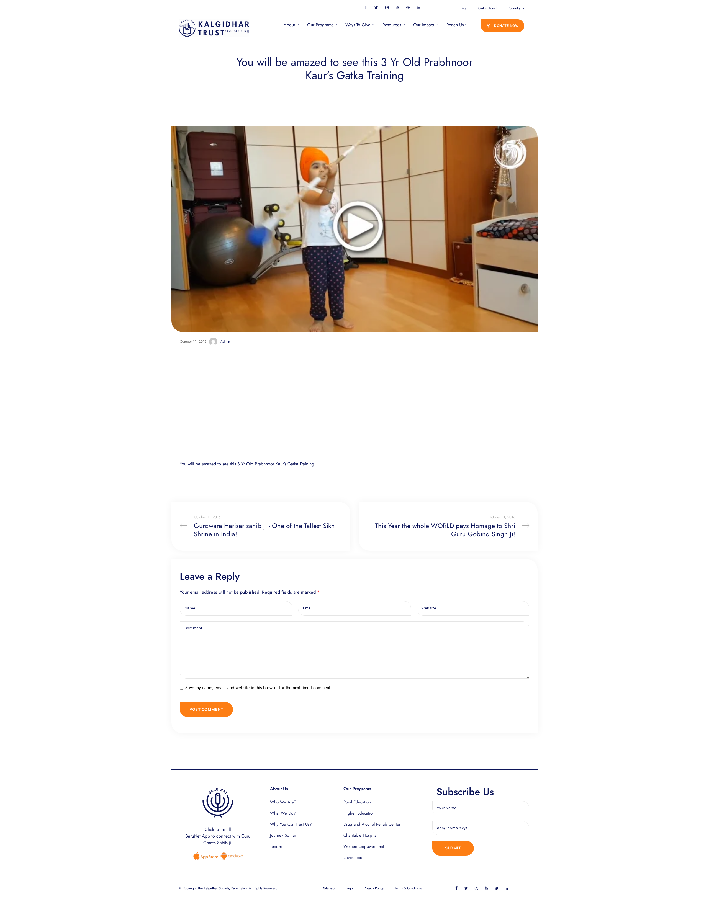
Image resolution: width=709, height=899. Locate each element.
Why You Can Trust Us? (291, 824)
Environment (354, 857)
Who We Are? (283, 802)
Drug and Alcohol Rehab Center (371, 824)
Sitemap (329, 888)
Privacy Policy (374, 888)
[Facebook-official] (365, 7)
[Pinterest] (407, 7)
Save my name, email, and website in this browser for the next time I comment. (258, 687)
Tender (276, 846)
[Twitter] (376, 7)
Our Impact (423, 25)
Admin (225, 341)
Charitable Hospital (360, 835)
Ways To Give (357, 25)
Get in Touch (488, 8)
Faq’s (349, 888)
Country (515, 8)
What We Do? (283, 813)
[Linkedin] (418, 7)
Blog (464, 8)
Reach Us (455, 25)
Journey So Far (283, 835)
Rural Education (357, 802)
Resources (391, 25)
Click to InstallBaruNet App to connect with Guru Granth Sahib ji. (218, 836)
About (289, 25)
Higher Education (359, 813)
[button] (503, 25)
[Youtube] (397, 7)
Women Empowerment (363, 846)
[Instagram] (386, 7)
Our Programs (320, 25)
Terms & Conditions (408, 888)
